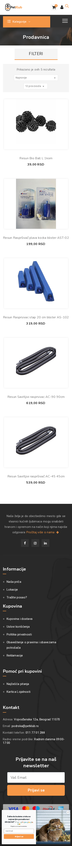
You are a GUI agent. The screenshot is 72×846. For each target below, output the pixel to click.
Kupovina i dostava (19, 619)
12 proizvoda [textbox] (33, 86)
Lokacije (12, 589)
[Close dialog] (67, 812)
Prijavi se (36, 790)
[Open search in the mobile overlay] (67, 6)
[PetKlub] (13, 7)
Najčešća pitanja (18, 684)
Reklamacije (15, 655)
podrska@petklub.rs (25, 726)
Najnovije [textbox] (21, 77)
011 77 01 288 (35, 732)
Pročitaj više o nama (40, 532)
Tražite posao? (17, 597)
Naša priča (14, 582)
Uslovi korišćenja (18, 626)
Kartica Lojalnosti (18, 692)
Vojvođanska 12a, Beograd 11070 (37, 719)
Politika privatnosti (19, 634)
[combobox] (36, 78)
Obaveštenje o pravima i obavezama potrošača (31, 644)
